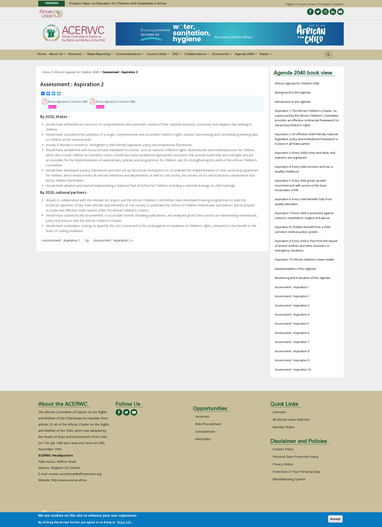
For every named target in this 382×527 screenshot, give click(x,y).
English (290, 4)
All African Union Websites (291, 419)
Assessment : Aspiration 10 (293, 369)
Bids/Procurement (208, 424)
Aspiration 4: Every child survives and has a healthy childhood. (304, 169)
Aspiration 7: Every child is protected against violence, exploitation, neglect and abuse (304, 215)
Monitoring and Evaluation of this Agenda (302, 278)
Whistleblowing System (289, 479)
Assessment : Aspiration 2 (292, 296)
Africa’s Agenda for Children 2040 (76, 72)
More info (124, 522)
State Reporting (99, 54)
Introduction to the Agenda (292, 102)
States (265, 54)
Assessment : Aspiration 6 (292, 333)
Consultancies (205, 431)
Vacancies (202, 416)
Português (325, 4)
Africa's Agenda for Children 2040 (67, 101)
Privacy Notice (283, 464)
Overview (279, 412)
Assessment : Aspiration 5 (292, 323)
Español (337, 4)
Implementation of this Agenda (295, 269)
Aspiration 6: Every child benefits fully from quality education (303, 201)
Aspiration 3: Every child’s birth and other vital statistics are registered (305, 155)
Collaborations (195, 54)
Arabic (312, 4)
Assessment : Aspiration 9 (292, 360)
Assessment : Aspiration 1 (61, 240)
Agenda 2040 (245, 54)
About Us (56, 54)
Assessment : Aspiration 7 (292, 342)
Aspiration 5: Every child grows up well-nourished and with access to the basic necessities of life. (301, 185)
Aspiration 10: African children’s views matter (304, 259)
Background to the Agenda (292, 92)
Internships (203, 439)
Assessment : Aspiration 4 (292, 314)
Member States (284, 427)
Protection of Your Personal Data (297, 472)
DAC (176, 54)
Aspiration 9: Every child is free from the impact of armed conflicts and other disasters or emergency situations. (306, 245)
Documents (221, 54)
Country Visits (156, 54)
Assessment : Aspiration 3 (113, 240)
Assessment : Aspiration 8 (292, 351)
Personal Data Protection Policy (295, 457)
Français (301, 4)
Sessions (75, 54)
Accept (335, 519)
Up (87, 240)
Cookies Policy (283, 449)
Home (41, 54)
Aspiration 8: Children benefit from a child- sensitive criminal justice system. (303, 229)
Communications (129, 54)
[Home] (74, 33)
